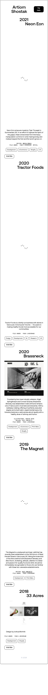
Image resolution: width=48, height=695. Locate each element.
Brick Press (27, 143)
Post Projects (27, 571)
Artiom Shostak (19, 9)
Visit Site (9, 156)
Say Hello (39, 9)
